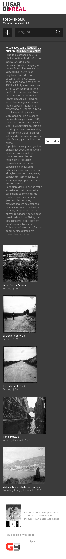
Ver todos (52, 141)
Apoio (33, 541)
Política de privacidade (20, 534)
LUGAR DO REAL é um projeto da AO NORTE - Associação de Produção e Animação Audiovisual (41, 515)
